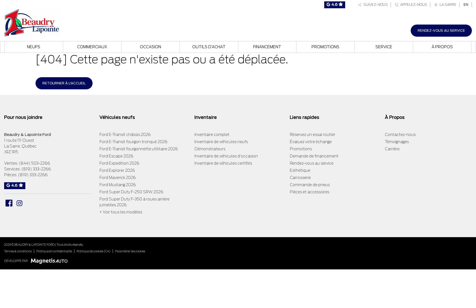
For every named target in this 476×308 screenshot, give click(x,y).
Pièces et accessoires (309, 192)
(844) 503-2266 (34, 163)
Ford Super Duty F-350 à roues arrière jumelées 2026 (134, 202)
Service (383, 47)
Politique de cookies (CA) (93, 251)
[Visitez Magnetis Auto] (50, 261)
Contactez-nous (400, 134)
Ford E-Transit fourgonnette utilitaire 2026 (138, 149)
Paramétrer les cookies (130, 251)
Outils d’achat (209, 47)
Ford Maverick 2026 (117, 177)
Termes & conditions (18, 251)
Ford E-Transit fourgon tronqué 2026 (133, 142)
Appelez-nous (413, 4)
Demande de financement (314, 156)
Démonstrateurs (209, 149)
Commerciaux (92, 47)
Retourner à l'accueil (64, 83)
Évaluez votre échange (311, 142)
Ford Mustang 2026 (117, 185)
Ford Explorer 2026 (117, 170)
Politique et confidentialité (54, 251)
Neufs (33, 47)
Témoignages (397, 142)
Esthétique (300, 170)
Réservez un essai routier (312, 134)
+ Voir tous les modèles (120, 212)
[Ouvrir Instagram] (19, 203)
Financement (267, 47)
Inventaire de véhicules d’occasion (226, 156)
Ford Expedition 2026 (119, 163)
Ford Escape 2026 (116, 156)
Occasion (150, 47)
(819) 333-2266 (36, 169)
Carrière (392, 149)
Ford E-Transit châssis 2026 (125, 134)
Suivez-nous (375, 4)
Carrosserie (300, 177)
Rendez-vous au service (441, 30)
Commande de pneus (310, 185)
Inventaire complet (211, 134)
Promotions (325, 47)
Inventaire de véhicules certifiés (223, 163)
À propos (442, 47)
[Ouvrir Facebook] (9, 203)
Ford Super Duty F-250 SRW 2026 (131, 192)
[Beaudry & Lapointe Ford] (31, 22)
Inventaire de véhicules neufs (221, 142)
